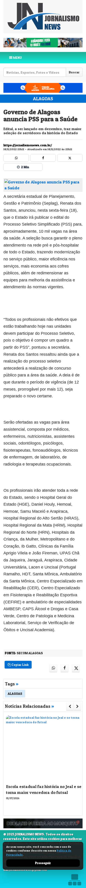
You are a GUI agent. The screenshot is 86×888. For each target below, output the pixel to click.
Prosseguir (43, 863)
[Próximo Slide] (77, 706)
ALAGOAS (43, 98)
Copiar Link (20, 665)
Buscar (74, 72)
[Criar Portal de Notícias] (75, 880)
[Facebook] (43, 158)
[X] (70, 158)
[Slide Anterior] (70, 706)
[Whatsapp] (16, 158)
